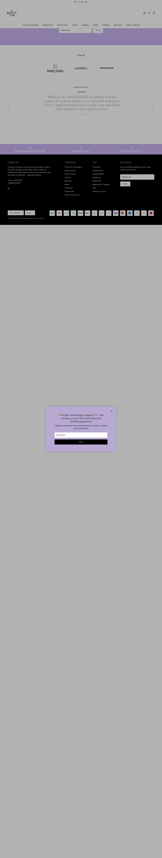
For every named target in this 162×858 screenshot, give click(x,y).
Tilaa (81, 442)
